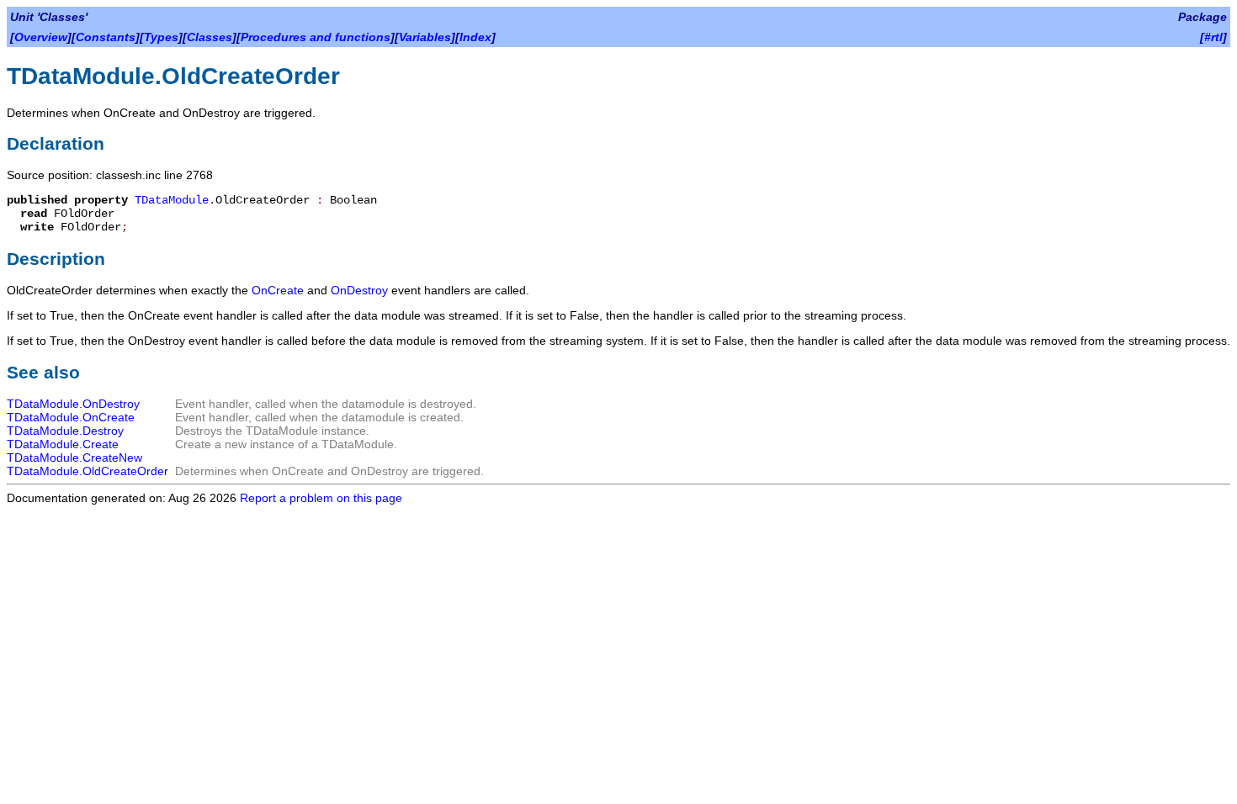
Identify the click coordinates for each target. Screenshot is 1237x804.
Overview (40, 37)
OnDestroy (359, 290)
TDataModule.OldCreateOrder (87, 471)
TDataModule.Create (63, 444)
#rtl (1213, 37)
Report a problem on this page (321, 498)
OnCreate (278, 290)
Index (475, 37)
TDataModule (172, 200)
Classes (209, 37)
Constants (105, 37)
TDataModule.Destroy (65, 430)
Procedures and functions (315, 37)
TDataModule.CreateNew (74, 457)
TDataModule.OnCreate (71, 417)
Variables (425, 37)
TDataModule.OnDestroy (73, 403)
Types (161, 37)
